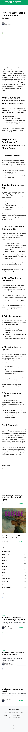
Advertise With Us (17, 715)
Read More (21, 503)
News (3, 572)
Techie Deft (13, 2)
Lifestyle (4, 569)
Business (4, 560)
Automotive (5, 554)
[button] (2, 2)
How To (3, 9)
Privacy (15, 717)
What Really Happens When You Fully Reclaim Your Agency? (13, 537)
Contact (9, 717)
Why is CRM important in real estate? (12, 690)
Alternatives (6, 551)
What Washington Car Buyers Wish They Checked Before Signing (12, 498)
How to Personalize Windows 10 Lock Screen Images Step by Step (14, 619)
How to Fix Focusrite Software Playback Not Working (13, 653)
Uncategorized (6, 587)
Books (3, 557)
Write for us (7, 715)
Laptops (4, 566)
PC (2, 575)
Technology (5, 581)
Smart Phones (6, 578)
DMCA (19, 717)
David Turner (8, 23)
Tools (3, 584)
